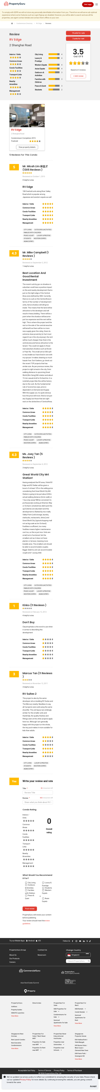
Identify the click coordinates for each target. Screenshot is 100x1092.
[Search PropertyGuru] (89, 961)
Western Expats (46, 891)
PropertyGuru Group (17, 950)
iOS (39, 941)
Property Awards (70, 972)
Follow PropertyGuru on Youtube (79, 941)
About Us (12, 955)
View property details (27, 147)
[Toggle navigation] (96, 4)
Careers (12, 962)
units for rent (78, 39)
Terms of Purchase (74, 1070)
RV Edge (15, 40)
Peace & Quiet (29, 896)
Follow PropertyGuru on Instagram (76, 941)
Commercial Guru (29, 970)
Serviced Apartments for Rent (80, 1017)
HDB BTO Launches (17, 1013)
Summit (29, 982)
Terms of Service (44, 1070)
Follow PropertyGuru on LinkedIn (83, 941)
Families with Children (30, 891)
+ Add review (78, 76)
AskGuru (14, 1006)
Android (31, 941)
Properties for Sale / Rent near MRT (38, 1036)
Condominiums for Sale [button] (60, 1016)
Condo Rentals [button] (80, 1012)
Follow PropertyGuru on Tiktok (90, 941)
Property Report (70, 981)
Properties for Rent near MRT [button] (38, 1049)
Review (25, 798)
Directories (36, 1003)
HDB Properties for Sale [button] (60, 1010)
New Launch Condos (18, 1040)
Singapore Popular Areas (80, 1035)
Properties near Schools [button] (59, 1049)
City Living (31, 883)
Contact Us (42, 950)
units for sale (78, 33)
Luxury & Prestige (46, 884)
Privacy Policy (25, 1080)
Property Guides (16, 1010)
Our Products (14, 959)
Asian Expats (45, 899)
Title (24, 788)
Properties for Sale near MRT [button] (38, 1043)
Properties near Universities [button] (59, 1043)
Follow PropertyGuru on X (87, 941)
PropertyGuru (16, 1003)
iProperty (29, 991)
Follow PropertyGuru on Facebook (72, 941)
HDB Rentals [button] (79, 1009)
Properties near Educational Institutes (60, 1036)
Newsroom (42, 955)
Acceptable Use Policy (26, 1070)
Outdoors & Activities (30, 886)
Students (48, 888)
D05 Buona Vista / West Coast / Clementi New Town (81, 1048)
